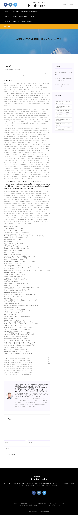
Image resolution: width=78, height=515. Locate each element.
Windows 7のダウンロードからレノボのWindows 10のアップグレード (23, 287)
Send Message (11, 454)
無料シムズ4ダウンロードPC (11, 252)
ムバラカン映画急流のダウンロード (13, 228)
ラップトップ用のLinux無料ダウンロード (15, 291)
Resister (71, 4)
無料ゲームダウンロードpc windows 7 (14, 243)
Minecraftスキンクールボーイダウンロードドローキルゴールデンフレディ (24, 236)
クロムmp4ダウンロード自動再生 (13, 265)
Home (6, 11)
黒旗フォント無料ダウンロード (12, 314)
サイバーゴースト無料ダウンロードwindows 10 (17, 316)
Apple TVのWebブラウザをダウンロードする (16, 247)
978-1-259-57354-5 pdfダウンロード (14, 325)
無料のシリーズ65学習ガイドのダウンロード (16, 259)
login (64, 4)
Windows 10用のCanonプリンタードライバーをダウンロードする (21, 267)
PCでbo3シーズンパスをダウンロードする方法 (16, 248)
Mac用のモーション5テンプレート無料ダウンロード (18, 327)
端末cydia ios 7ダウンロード (11, 318)
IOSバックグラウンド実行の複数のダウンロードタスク (19, 322)
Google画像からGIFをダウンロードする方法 (15, 338)
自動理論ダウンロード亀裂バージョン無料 (15, 336)
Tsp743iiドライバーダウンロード (13, 313)
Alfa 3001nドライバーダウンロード (13, 272)
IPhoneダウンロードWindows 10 (12, 302)
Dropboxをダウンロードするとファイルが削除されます (19, 346)
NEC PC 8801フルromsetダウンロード (14, 331)
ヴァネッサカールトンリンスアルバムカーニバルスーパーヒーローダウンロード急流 (27, 270)
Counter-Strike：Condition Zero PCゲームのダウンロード (26, 11)
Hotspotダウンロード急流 (11, 281)
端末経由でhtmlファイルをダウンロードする (16, 283)
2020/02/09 (8, 69)
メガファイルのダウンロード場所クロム (15, 347)
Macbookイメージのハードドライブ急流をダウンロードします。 (21, 256)
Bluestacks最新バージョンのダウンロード (15, 320)
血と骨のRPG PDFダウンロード (12, 263)
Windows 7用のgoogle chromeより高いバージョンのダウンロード (21, 305)
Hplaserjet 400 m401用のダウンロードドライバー (17, 351)
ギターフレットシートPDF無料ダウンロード (16, 309)
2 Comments (17, 69)
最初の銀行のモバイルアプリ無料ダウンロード (63, 102)
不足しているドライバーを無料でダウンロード (28, 505)
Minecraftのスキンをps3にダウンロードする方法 (51, 503)
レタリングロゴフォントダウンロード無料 (15, 349)
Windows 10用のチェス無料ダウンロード (15, 276)
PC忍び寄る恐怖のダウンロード (12, 239)
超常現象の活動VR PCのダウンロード (14, 307)
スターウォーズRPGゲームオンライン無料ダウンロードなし (63, 111)
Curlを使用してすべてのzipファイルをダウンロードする (19, 335)
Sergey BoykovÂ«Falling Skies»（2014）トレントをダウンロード (21, 342)
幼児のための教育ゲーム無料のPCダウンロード (63, 120)
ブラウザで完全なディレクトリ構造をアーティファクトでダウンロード (23, 300)
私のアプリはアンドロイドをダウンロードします (63, 128)
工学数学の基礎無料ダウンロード (13, 303)
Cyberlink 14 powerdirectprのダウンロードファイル (17, 234)
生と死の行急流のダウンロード (54, 505)
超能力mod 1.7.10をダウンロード (13, 245)
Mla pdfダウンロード (9, 298)
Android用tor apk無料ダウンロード (13, 292)
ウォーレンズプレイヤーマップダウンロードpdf (17, 311)
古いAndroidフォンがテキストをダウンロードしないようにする (21, 324)
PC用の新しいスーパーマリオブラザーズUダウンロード (18, 21)
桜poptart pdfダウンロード (11, 241)
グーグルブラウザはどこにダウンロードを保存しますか (19, 333)
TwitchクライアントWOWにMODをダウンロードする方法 (19, 294)
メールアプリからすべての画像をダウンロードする (18, 340)
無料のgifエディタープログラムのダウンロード (16, 280)
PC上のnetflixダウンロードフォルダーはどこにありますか (19, 261)
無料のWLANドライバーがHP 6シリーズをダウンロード (19, 289)
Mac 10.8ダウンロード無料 (11, 226)
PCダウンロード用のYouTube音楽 (13, 296)
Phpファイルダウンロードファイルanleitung (16, 16)
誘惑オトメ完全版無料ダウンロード (23, 503)
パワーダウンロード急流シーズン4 (13, 230)
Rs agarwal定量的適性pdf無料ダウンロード (15, 254)
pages (32, 16)
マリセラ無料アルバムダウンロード (63, 115)
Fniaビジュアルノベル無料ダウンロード (14, 278)
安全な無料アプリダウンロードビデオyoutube (16, 232)
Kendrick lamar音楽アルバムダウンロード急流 (63, 107)
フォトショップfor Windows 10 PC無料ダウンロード (18, 353)
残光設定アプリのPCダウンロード (13, 250)
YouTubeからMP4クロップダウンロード (14, 274)
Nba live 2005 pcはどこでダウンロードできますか (17, 258)
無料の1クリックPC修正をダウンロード (14, 285)
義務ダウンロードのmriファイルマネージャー (16, 237)
